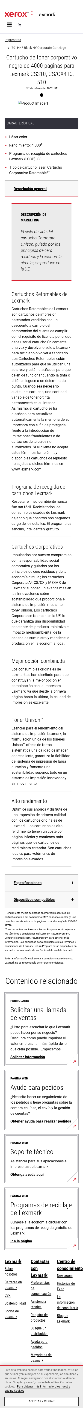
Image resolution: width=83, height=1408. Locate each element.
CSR (8, 1295)
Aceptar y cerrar (41, 1401)
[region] (41, 1386)
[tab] (41, 188)
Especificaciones (28, 883)
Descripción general (30, 189)
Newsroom (65, 1275)
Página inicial (13, 6)
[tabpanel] (41, 535)
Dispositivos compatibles (34, 899)
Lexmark (13, 1261)
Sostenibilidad (15, 1303)
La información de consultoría (67, 1302)
